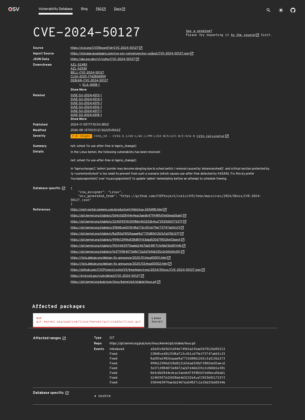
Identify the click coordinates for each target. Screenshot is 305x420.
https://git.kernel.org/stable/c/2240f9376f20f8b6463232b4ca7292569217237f (126, 222)
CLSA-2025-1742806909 (88, 77)
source (104, 396)
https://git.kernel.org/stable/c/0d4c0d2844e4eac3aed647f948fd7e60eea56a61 (126, 216)
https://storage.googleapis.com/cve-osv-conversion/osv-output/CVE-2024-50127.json (130, 54)
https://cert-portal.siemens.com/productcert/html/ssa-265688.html (117, 210)
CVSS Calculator (211, 136)
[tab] (88, 320)
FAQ (99, 9)
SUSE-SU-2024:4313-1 (86, 95)
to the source (243, 35)
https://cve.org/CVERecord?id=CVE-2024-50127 (104, 48)
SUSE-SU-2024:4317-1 (86, 111)
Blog (84, 9)
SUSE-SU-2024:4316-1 (86, 107)
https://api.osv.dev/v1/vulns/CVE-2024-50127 (103, 59)
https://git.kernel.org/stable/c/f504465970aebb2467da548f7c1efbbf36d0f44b (126, 246)
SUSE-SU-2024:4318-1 (86, 115)
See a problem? (199, 31)
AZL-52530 (79, 69)
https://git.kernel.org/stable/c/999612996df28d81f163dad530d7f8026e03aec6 (126, 240)
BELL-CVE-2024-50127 (87, 73)
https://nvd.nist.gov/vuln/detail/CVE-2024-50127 (105, 276)
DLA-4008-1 (91, 85)
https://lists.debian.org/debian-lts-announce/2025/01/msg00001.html (119, 258)
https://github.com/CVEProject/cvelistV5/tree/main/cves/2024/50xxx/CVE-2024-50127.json (136, 270)
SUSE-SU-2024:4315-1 (86, 103)
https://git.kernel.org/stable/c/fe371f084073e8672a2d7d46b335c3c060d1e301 (126, 252)
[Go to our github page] (292, 10)
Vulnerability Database (56, 9)
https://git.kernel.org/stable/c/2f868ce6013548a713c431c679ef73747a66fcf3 (125, 228)
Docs (117, 9)
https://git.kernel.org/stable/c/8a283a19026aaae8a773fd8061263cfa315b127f (125, 234)
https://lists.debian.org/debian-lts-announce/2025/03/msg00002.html (119, 264)
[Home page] (14, 10)
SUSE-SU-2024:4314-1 (86, 99)
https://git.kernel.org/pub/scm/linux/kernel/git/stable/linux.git (113, 282)
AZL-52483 (79, 65)
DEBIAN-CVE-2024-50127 (89, 81)
